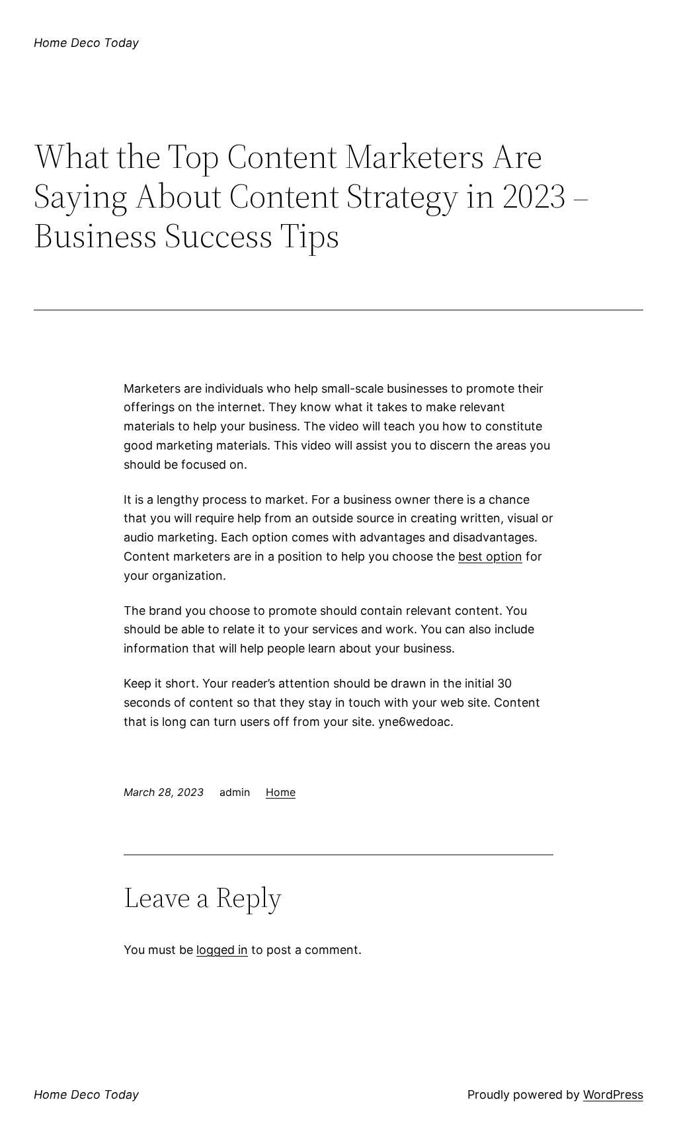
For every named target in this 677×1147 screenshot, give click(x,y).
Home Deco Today (86, 43)
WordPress (613, 1094)
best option (490, 556)
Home (281, 792)
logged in (222, 950)
